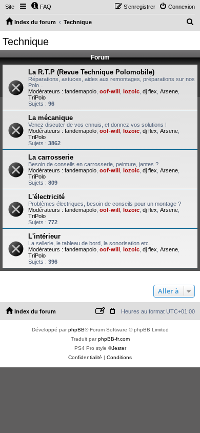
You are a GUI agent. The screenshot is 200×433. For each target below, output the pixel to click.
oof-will (109, 91)
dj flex (150, 91)
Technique (26, 41)
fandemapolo (80, 91)
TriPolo (37, 97)
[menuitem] (41, 7)
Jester (119, 348)
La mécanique (50, 118)
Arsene (169, 91)
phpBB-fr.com (114, 339)
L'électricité (46, 197)
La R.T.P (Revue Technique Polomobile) (91, 72)
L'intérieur (44, 236)
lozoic (131, 91)
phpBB (76, 329)
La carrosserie (50, 157)
